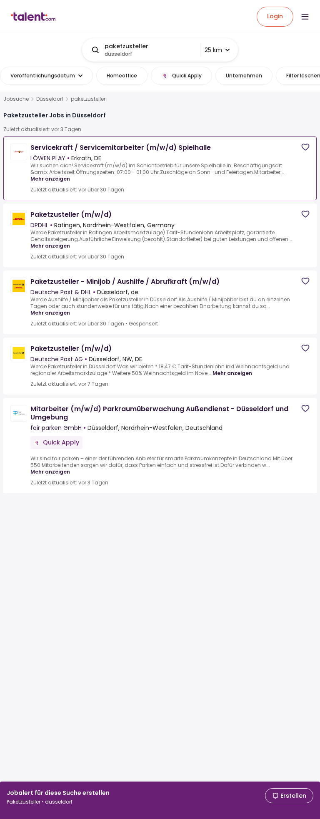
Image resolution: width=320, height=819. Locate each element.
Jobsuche (16, 99)
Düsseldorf (49, 99)
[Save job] (305, 147)
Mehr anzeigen (50, 178)
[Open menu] (305, 17)
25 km (213, 50)
